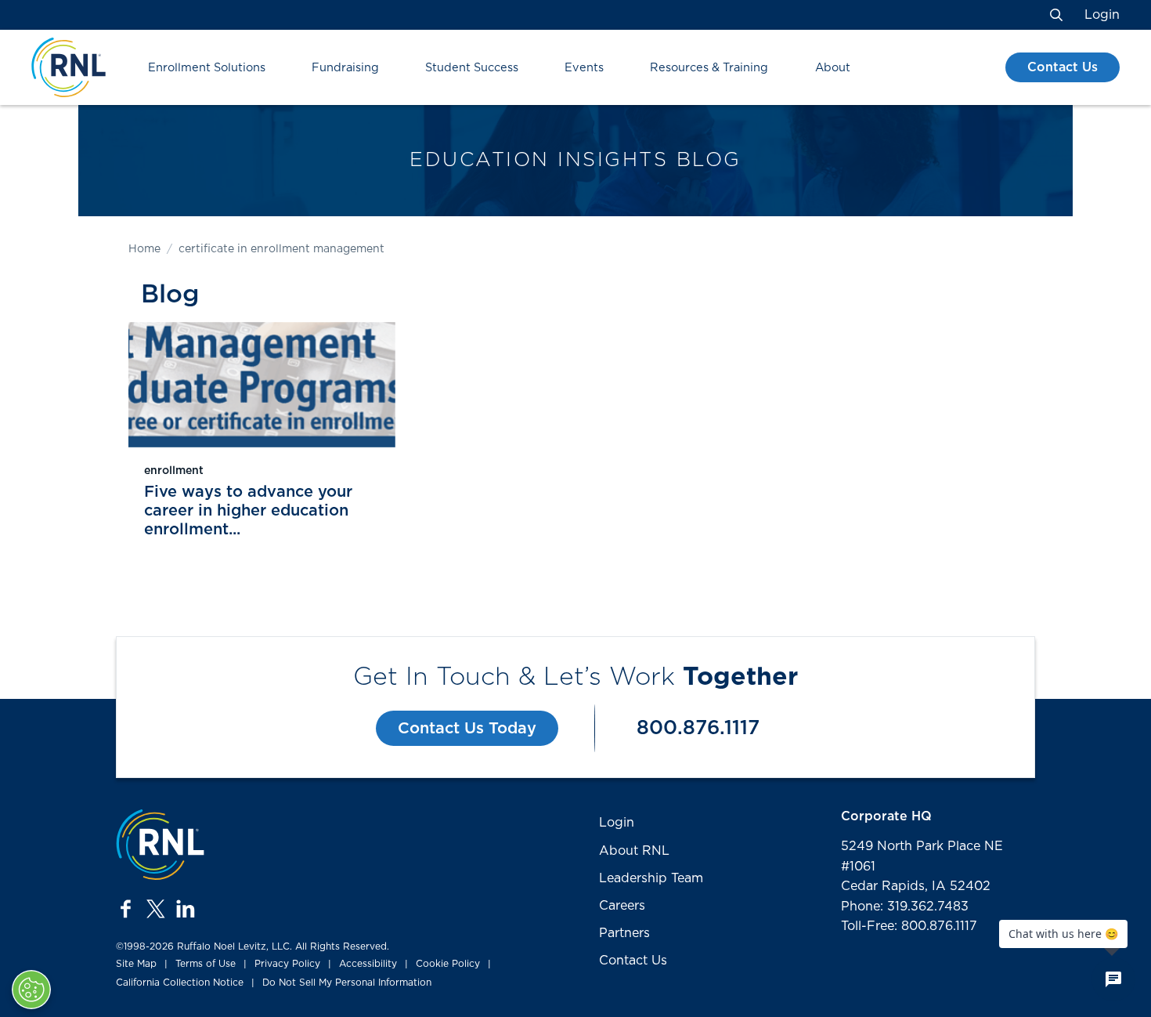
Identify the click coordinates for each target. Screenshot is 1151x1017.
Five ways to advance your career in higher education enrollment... (248, 510)
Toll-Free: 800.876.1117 (909, 926)
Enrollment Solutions (206, 68)
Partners (624, 933)
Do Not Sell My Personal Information (346, 982)
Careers (622, 905)
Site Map (136, 963)
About (832, 68)
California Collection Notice (180, 982)
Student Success (471, 68)
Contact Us (1062, 67)
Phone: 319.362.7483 (905, 906)
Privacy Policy (287, 963)
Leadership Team (651, 878)
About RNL (634, 851)
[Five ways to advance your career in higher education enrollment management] (261, 384)
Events (584, 68)
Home (144, 249)
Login (1102, 15)
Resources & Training (709, 68)
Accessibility (368, 963)
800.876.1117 (698, 728)
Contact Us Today (467, 729)
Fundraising (345, 68)
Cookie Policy (448, 963)
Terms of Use (205, 963)
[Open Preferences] (31, 989)
